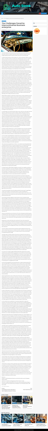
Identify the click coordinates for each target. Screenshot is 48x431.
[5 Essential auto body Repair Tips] (29, 418)
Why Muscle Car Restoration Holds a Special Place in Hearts (16, 406)
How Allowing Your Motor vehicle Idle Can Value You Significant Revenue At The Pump (9, 389)
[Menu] (4, 13)
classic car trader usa (6, 386)
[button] (4, 13)
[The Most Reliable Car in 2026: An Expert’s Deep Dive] (41, 418)
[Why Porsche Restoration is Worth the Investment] (27, 400)
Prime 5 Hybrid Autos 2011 (27, 389)
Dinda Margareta (4, 29)
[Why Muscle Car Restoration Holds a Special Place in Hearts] (17, 400)
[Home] (2, 13)
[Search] (38, 13)
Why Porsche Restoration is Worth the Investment (27, 406)
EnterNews (27, 429)
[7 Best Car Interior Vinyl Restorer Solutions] (18, 418)
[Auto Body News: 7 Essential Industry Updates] (6, 418)
